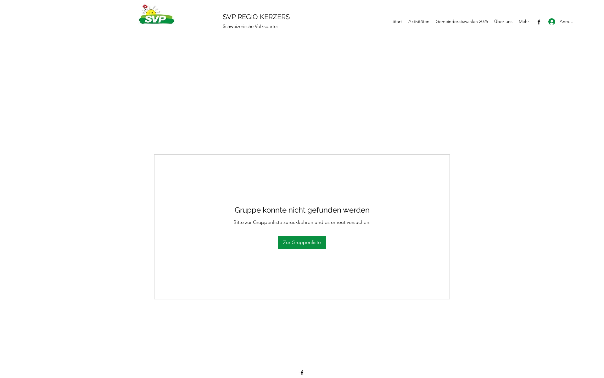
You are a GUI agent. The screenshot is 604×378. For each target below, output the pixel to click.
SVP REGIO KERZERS (256, 17)
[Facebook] (539, 22)
